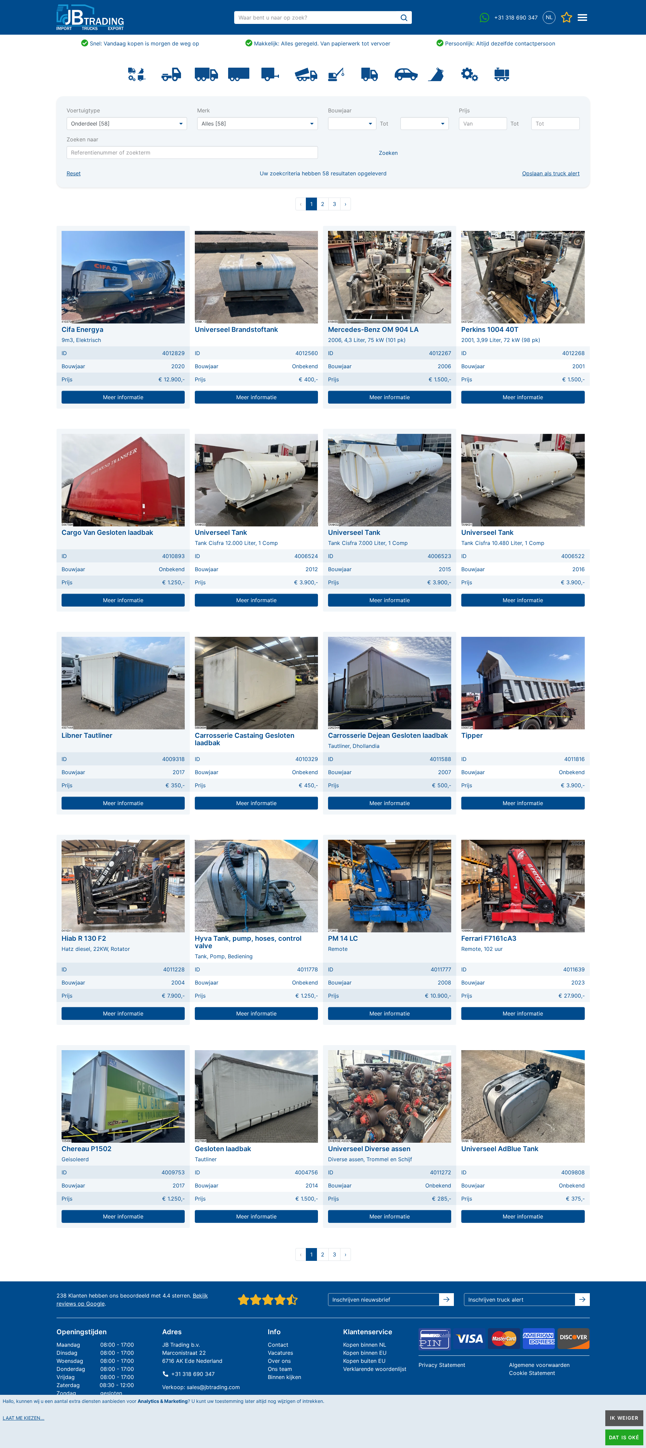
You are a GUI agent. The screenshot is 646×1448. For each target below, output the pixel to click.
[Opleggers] (238, 73)
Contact (278, 1344)
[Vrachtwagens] (206, 73)
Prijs (464, 110)
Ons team (280, 1369)
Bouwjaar (340, 110)
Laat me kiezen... (23, 1418)
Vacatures (280, 1352)
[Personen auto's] (406, 73)
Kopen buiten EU (364, 1360)
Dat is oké (624, 1437)
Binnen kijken (284, 1377)
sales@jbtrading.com (213, 1387)
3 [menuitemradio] (334, 204)
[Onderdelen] (469, 73)
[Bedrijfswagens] (369, 73)
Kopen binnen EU (365, 1352)
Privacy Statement (442, 1364)
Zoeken (388, 152)
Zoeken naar (82, 139)
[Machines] (336, 73)
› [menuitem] (346, 204)
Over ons (279, 1360)
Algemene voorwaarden (539, 1364)
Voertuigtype (83, 110)
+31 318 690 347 (193, 1374)
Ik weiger (624, 1418)
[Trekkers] (171, 73)
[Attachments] (435, 73)
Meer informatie (123, 397)
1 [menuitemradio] (311, 204)
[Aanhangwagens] (270, 73)
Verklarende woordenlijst (374, 1369)
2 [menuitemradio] (322, 204)
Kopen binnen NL (364, 1344)
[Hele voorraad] (137, 73)
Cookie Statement (532, 1373)
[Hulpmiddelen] (502, 73)
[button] (549, 17)
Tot (384, 123)
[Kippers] (306, 73)
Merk (203, 110)
